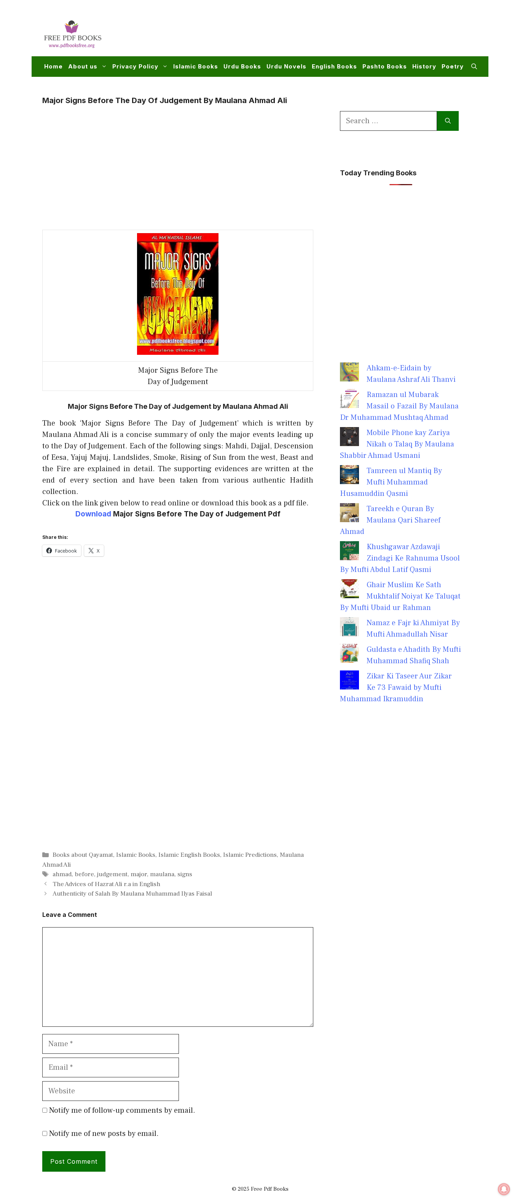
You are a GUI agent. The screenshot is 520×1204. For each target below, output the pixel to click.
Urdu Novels (286, 66)
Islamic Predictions (250, 855)
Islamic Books (195, 66)
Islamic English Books (189, 855)
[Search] (448, 121)
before (84, 874)
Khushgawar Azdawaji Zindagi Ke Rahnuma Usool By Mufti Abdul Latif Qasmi (400, 558)
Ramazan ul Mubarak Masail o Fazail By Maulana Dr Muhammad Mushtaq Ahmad (399, 406)
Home (53, 66)
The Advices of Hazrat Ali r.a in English (106, 884)
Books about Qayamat (83, 855)
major (139, 874)
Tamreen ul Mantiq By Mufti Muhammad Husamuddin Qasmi (391, 482)
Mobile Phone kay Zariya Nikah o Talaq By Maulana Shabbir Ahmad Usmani (397, 444)
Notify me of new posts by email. (104, 1134)
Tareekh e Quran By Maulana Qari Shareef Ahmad (390, 520)
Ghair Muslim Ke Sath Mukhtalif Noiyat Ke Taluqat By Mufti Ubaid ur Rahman (400, 596)
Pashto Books (384, 66)
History (424, 66)
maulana (162, 874)
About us (82, 66)
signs (184, 874)
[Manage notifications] (504, 1189)
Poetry (453, 66)
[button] (474, 66)
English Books (334, 66)
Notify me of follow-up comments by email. (122, 1110)
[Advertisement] (338, 33)
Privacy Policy (135, 66)
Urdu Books (242, 66)
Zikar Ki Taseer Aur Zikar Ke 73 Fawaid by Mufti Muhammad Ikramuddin (396, 687)
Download (93, 514)
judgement (112, 874)
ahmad (62, 874)
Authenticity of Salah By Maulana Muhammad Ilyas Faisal (132, 893)
